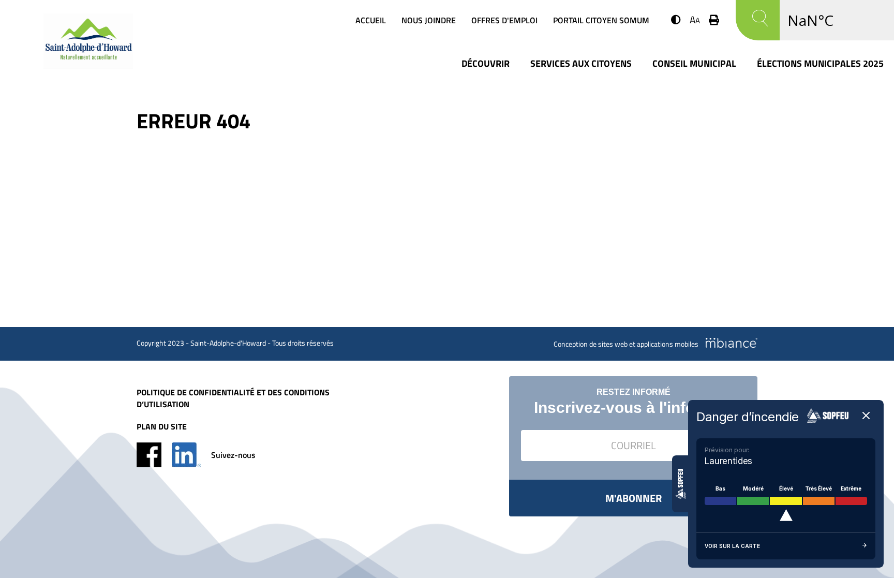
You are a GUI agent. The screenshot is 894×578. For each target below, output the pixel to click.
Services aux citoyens (581, 63)
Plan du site (162, 427)
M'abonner (633, 498)
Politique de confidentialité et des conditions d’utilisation (233, 398)
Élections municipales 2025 (820, 63)
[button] (676, 19)
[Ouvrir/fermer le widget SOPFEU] (680, 483)
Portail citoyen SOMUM (601, 20)
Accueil (370, 20)
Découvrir (485, 63)
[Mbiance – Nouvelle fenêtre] (731, 342)
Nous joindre (428, 20)
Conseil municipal (694, 63)
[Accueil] (88, 64)
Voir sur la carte (732, 546)
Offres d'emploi (504, 20)
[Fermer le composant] (866, 416)
